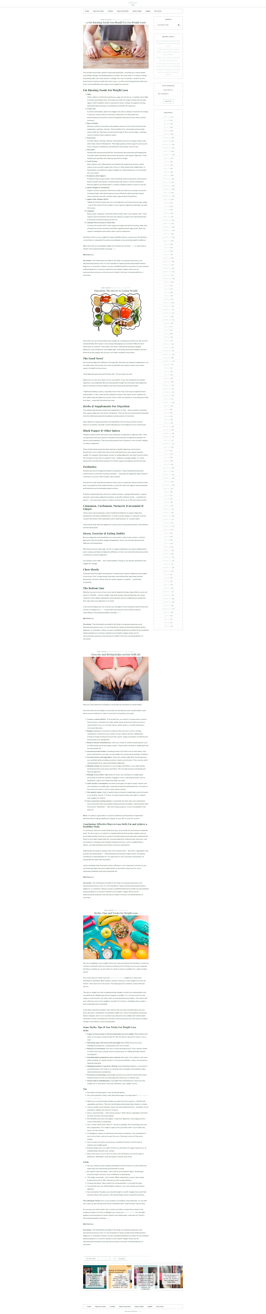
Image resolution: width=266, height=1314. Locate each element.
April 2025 (167, 172)
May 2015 (167, 581)
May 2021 (167, 333)
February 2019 (167, 426)
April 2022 (167, 295)
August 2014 (167, 612)
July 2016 (167, 533)
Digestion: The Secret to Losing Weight (116, 290)
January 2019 (167, 430)
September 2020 (167, 361)
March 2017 (167, 505)
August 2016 (167, 529)
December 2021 (167, 309)
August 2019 (167, 406)
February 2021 (167, 344)
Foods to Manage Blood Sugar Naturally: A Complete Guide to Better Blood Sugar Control (168, 43)
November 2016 (167, 519)
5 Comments (127, 19)
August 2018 (167, 447)
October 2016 (167, 523)
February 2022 (167, 302)
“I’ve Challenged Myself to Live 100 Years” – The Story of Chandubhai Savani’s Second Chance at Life (120, 1281)
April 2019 (167, 419)
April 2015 (167, 584)
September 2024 (167, 196)
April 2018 (167, 461)
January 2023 (167, 265)
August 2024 (167, 199)
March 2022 (167, 299)
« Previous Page (90, 1258)
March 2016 (167, 547)
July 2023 (167, 244)
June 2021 (167, 330)
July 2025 (167, 161)
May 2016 (167, 540)
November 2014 (167, 602)
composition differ (117, 978)
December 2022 (167, 268)
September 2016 (167, 526)
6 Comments (127, 287)
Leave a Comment (129, 651)
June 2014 (167, 619)
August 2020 (167, 364)
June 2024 (167, 206)
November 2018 (167, 437)
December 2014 (167, 598)
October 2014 (167, 605)
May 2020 (167, 375)
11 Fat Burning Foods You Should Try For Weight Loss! (116, 22)
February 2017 (167, 509)
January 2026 (167, 141)
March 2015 (167, 588)
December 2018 (167, 433)
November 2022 (167, 271)
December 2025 (167, 144)
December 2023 (167, 227)
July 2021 (167, 326)
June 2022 (167, 289)
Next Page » (122, 1258)
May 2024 (167, 209)
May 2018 (167, 457)
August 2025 (167, 158)
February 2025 (167, 179)
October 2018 (167, 440)
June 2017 (167, 495)
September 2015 (167, 567)
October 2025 (167, 151)
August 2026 (167, 117)
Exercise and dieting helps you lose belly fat (115, 654)
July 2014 (167, 615)
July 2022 (167, 285)
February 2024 (167, 220)
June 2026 (167, 123)
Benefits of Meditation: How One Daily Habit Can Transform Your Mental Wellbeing (168, 72)
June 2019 (167, 412)
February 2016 (167, 550)
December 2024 (167, 185)
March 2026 (167, 134)
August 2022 (167, 282)
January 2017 (167, 512)
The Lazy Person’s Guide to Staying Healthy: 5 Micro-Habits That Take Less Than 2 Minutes (168, 51)
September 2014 (167, 609)
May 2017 (167, 498)
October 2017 (167, 481)
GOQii (133, 2)
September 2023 (167, 237)
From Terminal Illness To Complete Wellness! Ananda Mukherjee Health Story (94, 1280)
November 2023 (167, 230)
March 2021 (167, 340)
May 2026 (167, 127)
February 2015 (167, 591)
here (132, 246)
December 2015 (167, 557)
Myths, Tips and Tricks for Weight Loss (116, 913)
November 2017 (167, 478)
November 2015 (167, 560)
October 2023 (167, 234)
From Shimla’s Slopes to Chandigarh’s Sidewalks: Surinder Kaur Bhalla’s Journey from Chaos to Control (146, 1282)
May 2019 (167, 416)
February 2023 (167, 261)
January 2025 (167, 182)
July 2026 (167, 120)
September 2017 (167, 485)
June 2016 (167, 536)
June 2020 (167, 371)
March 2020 (167, 382)
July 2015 (167, 574)
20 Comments (123, 910)
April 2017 (167, 502)
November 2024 (167, 189)
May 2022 (167, 292)
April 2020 (167, 378)
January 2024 (167, 223)
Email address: (168, 90)
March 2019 (167, 423)
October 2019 (167, 399)
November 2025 (167, 148)
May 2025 (167, 168)
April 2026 (167, 130)
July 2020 (167, 368)
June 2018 (167, 454)
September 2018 (167, 443)
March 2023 (167, 258)
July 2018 (167, 450)
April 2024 (167, 213)
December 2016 (167, 516)
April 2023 (167, 254)
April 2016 (167, 543)
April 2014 (167, 626)
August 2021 (167, 323)
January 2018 (167, 471)
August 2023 (167, 240)
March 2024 (167, 216)
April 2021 (167, 337)
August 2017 (167, 488)
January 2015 (167, 595)
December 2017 (167, 474)
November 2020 (167, 354)
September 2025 (167, 154)
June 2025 (167, 165)
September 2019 (167, 402)
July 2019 (167, 409)
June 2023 (167, 247)
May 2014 (167, 622)
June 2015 (167, 578)
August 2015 (167, 571)
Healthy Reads (129, 1212)
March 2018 (167, 464)
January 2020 (167, 388)
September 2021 (167, 320)
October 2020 (167, 357)
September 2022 (167, 278)
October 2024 (167, 192)
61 (115, 1258)
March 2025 (167, 175)
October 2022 (167, 275)
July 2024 (167, 203)
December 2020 (167, 351)
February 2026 (167, 137)
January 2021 (167, 347)
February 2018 (167, 468)
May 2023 (167, 251)
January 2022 (167, 306)
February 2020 (167, 385)
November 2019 (167, 395)
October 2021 (167, 316)
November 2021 (167, 313)
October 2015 (167, 564)
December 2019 (167, 392)
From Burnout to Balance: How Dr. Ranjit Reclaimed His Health (171, 1278)
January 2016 (167, 554)
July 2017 (167, 492)
